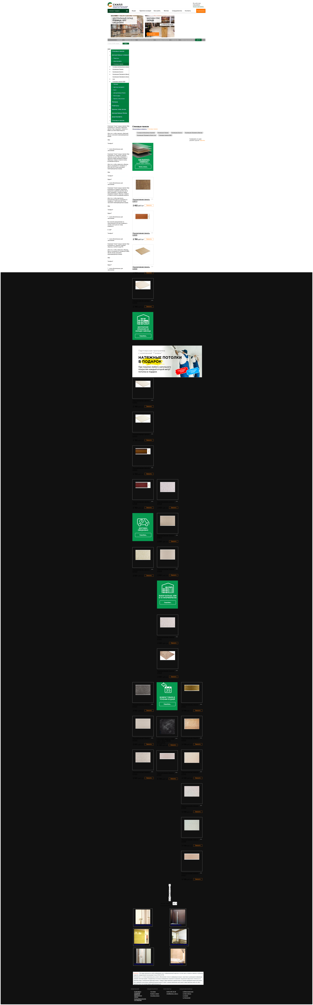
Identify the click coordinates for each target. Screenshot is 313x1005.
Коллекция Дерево (163, 132)
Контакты (188, 11)
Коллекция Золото (176, 132)
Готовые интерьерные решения (146, 132)
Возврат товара (154, 993)
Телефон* (110, 143)
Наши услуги (152, 989)
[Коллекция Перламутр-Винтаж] (179, 943)
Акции (134, 11)
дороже (197, 140)
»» (169, 900)
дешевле (191, 140)
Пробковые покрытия (162, 40)
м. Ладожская (186, 997)
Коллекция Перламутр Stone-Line (146, 135)
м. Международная (188, 991)
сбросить (202, 140)
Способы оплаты (154, 995)
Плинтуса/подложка (187, 40)
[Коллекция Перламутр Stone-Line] (143, 963)
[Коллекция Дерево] (178, 923)
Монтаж (166, 11)
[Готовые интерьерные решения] (143, 923)
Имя (109, 140)
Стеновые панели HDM (165, 135)
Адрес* (110, 179)
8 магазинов (201, 11)
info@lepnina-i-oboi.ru (172, 993)
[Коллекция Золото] (141, 943)
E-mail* (110, 229)
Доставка (153, 991)
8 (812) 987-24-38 (171, 991)
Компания (135, 989)
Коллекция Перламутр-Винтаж (193, 132)
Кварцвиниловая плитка (146, 40)
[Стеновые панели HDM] (178, 963)
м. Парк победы (187, 993)
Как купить (157, 11)
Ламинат (119, 40)
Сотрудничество (177, 11)
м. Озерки (185, 995)
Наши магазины (186, 989)
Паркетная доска (130, 40)
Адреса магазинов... (198, 6)
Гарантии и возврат (145, 11)
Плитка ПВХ (175, 40)
